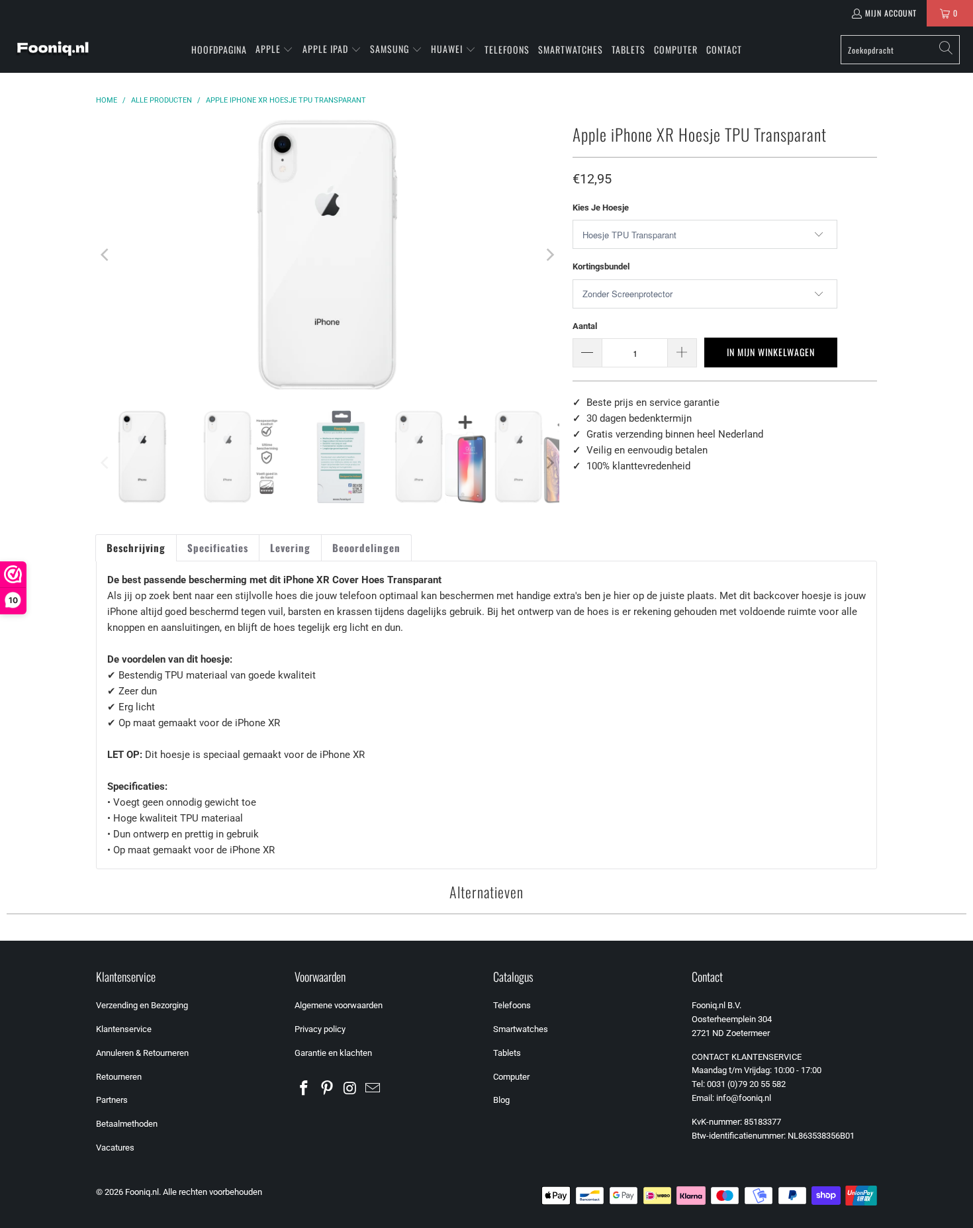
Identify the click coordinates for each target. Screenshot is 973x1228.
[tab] (136, 547)
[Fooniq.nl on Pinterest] (328, 1089)
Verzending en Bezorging (142, 1005)
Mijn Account (891, 13)
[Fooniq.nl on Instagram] (350, 1089)
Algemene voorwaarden (339, 1005)
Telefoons (512, 1005)
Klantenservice (124, 1029)
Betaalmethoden (127, 1124)
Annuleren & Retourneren (142, 1053)
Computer (511, 1077)
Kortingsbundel (601, 266)
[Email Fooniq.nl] (373, 1089)
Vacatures (115, 1148)
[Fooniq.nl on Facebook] (304, 1089)
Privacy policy (320, 1029)
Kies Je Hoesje (601, 208)
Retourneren (119, 1077)
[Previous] (105, 255)
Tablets (507, 1053)
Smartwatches (520, 1029)
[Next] (549, 255)
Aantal (585, 326)
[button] (274, 49)
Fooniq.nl (142, 1192)
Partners (112, 1100)
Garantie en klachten (333, 1053)
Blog (501, 1100)
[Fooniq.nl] (53, 50)
